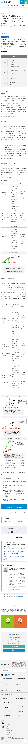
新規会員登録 (14, 646)
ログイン (14, 650)
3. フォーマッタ (13, 78)
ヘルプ (7, 721)
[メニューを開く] (2, 2)
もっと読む (5, 559)
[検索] (2, 5)
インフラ (22, 5)
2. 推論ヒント (13, 62)
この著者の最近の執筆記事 (14, 589)
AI (6, 5)
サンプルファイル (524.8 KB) (15, 37)
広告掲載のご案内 (21, 678)
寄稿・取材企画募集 (7, 678)
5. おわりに (12, 84)
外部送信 (7, 734)
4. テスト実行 (13, 82)
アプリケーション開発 (13, 5)
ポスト (4, 51)
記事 (17, 684)
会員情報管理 (8, 724)
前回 (15, 103)
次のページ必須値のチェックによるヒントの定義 (14, 506)
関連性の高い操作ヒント (16, 66)
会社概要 (7, 728)
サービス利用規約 (9, 730)
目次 (14, 56)
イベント (3, 690)
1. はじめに (12, 60)
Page (4, 72)
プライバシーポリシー (10, 732)
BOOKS (18, 690)
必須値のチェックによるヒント (17, 64)
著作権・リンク (8, 722)
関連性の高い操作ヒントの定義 (17, 74)
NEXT (23, 512)
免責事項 (7, 726)
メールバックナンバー (15, 643)
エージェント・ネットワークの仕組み (11, 149)
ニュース (3, 684)
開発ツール (3, 33)
